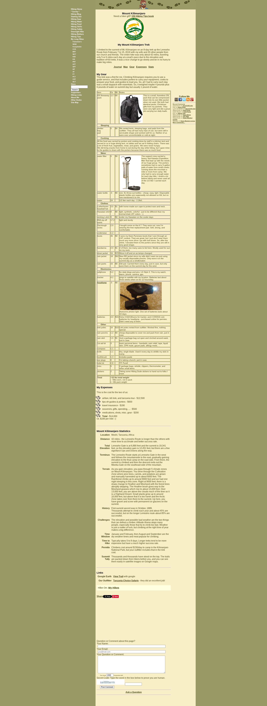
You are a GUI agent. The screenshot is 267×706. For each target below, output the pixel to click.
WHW (74, 44)
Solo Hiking (187, 115)
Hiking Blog (76, 14)
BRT (74, 52)
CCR (74, 49)
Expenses (141, 67)
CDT (74, 79)
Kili (74, 59)
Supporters (76, 92)
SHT (74, 67)
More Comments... (179, 122)
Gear (131, 67)
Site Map (74, 102)
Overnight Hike (77, 32)
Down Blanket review (188, 121)
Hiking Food (76, 24)
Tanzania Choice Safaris (126, 580)
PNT (74, 62)
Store (73, 84)
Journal (118, 67)
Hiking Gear (76, 19)
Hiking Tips (76, 37)
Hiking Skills (76, 27)
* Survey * (75, 12)
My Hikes (113, 587)
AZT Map (186, 116)
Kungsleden (77, 47)
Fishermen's (77, 42)
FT (74, 74)
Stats (151, 67)
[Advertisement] (184, 51)
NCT (74, 82)
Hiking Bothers (77, 34)
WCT (74, 54)
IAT (74, 69)
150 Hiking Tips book (143, 16)
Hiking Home (76, 9)
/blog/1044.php (190, 108)
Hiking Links (76, 95)
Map (125, 67)
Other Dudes (76, 100)
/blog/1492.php (188, 105)
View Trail (118, 576)
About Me (75, 97)
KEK (74, 57)
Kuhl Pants (186, 110)
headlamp (102, 283)
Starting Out (76, 17)
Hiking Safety (76, 29)
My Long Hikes (77, 39)
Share (100, 596)
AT (74, 72)
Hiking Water (76, 22)
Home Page (182, 107)
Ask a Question (134, 692)
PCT (74, 77)
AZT (74, 64)
